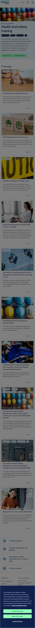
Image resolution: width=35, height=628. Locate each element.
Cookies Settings (17, 621)
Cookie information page (19, 605)
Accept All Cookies (17, 611)
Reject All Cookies (17, 616)
